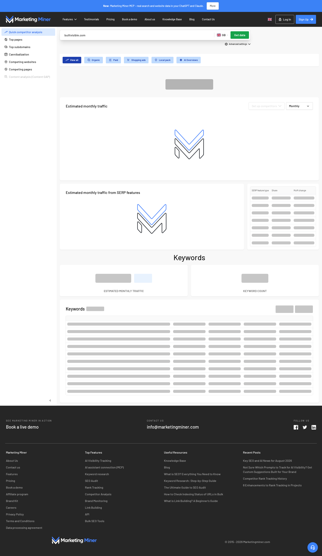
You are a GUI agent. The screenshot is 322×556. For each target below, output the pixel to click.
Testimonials (91, 19)
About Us (12, 460)
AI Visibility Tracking (98, 460)
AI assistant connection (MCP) (104, 467)
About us (150, 19)
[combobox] (270, 19)
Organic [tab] (96, 59)
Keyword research (97, 474)
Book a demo (129, 19)
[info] (51, 32)
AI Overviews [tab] (191, 59)
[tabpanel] (189, 241)
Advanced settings (238, 44)
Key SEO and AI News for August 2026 (267, 460)
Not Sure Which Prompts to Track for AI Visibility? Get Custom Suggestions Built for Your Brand (277, 469)
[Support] (312, 547)
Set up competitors (264, 106)
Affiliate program (17, 494)
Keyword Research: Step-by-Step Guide (190, 480)
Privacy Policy (15, 514)
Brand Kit (12, 501)
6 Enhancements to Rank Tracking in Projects (272, 485)
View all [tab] (74, 59)
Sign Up (304, 19)
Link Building (93, 507)
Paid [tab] (115, 59)
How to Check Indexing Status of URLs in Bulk (193, 494)
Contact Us (208, 19)
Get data (239, 35)
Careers (11, 507)
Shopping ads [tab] (138, 59)
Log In (287, 19)
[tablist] (189, 60)
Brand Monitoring (96, 501)
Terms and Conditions (20, 521)
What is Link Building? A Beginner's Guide (191, 501)
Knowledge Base (172, 19)
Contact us (13, 467)
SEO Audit (91, 480)
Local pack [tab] (165, 59)
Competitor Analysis (98, 494)
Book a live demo (22, 427)
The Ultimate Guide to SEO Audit (185, 487)
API (87, 514)
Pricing (110, 19)
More (213, 5)
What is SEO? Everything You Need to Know (192, 474)
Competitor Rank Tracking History (265, 478)
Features (68, 19)
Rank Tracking (94, 487)
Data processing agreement (24, 527)
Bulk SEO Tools (94, 521)
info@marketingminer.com (173, 427)
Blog (192, 19)
